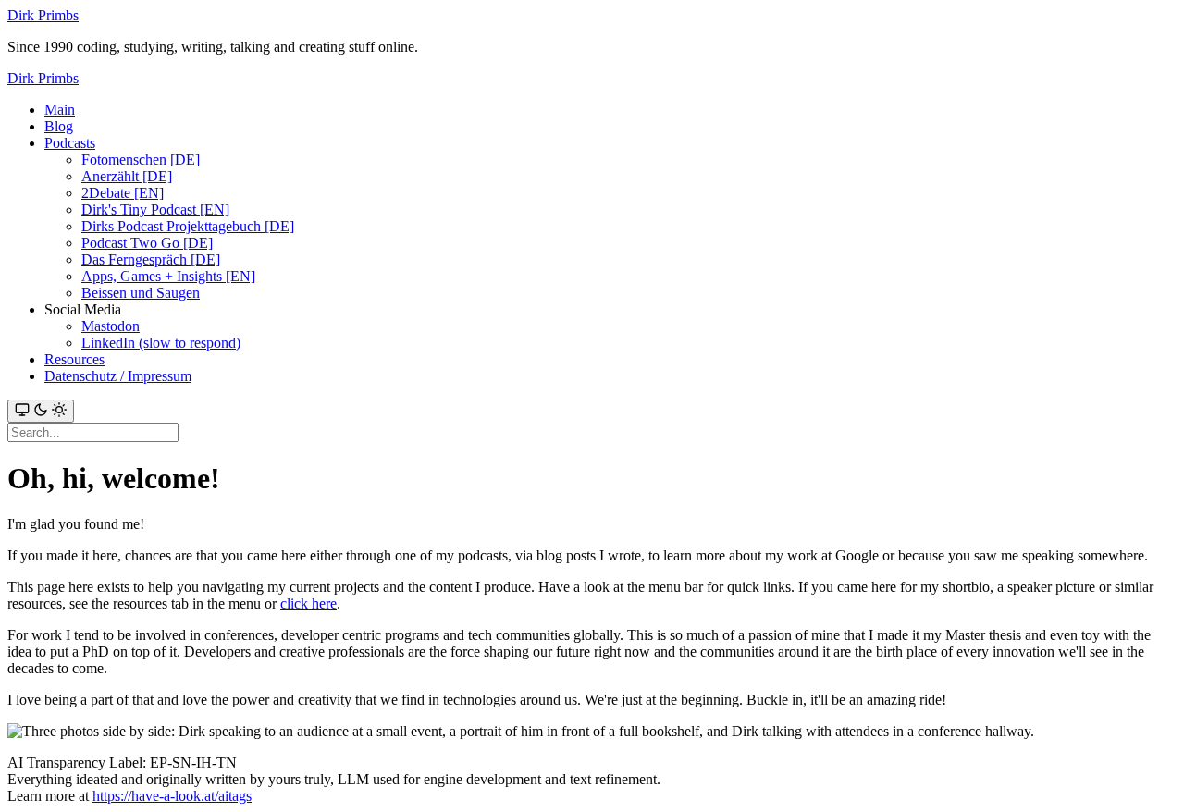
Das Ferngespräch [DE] (150, 259)
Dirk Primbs (43, 15)
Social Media (82, 309)
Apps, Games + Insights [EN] (168, 276)
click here (308, 603)
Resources (74, 359)
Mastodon (110, 326)
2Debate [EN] (122, 193)
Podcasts (69, 143)
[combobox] (93, 432)
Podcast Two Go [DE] (147, 243)
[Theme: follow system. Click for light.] (40, 411)
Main (59, 109)
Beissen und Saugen (140, 293)
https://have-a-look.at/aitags (172, 796)
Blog (58, 126)
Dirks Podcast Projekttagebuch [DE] (187, 226)
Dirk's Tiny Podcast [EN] (155, 209)
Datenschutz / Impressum (117, 376)
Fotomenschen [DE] (140, 159)
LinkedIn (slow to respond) (160, 343)
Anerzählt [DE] (126, 176)
